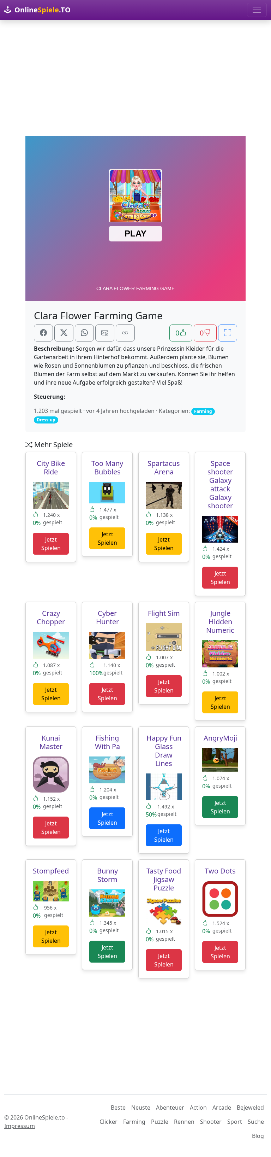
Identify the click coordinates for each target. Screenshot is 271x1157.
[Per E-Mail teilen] (104, 333)
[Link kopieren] (125, 333)
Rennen (184, 1122)
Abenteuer (170, 1107)
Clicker (109, 1122)
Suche (256, 1122)
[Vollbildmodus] (227, 333)
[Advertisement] (135, 77)
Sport (234, 1122)
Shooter (211, 1122)
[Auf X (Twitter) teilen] (63, 333)
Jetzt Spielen (51, 544)
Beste (118, 1107)
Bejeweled (250, 1107)
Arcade (221, 1107)
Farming (134, 1122)
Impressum (19, 1126)
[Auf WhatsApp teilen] (84, 333)
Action (198, 1107)
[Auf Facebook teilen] (43, 333)
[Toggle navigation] (257, 10)
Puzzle (159, 1122)
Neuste (140, 1107)
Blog (258, 1136)
